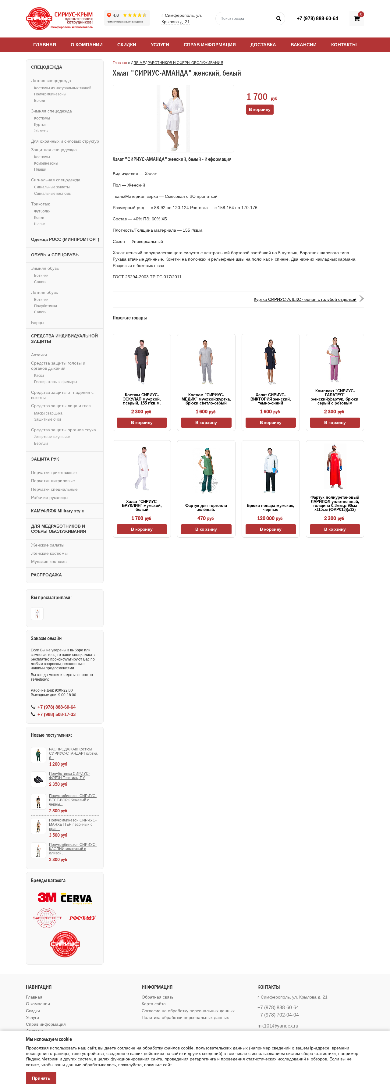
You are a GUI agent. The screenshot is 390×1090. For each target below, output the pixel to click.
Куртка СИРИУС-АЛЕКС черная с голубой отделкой (305, 299)
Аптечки (39, 354)
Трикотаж (40, 203)
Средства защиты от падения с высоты (62, 395)
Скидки (126, 44)
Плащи (40, 169)
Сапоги (40, 282)
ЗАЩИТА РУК (45, 459)
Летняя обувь (44, 292)
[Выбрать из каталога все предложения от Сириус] (65, 944)
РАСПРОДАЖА (46, 574)
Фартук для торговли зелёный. (206, 507)
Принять (41, 1078)
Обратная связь (157, 997)
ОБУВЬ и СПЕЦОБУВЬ (55, 254)
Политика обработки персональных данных (185, 1017)
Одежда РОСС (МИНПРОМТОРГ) (65, 239)
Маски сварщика (48, 413)
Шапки (39, 224)
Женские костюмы (49, 553)
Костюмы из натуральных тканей (62, 88)
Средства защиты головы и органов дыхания (58, 366)
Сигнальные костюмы (53, 193)
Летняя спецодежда (51, 80)
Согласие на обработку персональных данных (188, 1010)
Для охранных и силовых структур (65, 141)
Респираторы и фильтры (55, 382)
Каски (39, 375)
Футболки (42, 211)
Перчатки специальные (54, 489)
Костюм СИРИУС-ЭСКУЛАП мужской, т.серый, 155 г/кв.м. (142, 399)
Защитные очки (47, 419)
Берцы (37, 322)
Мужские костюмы (49, 561)
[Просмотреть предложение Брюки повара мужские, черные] (270, 470)
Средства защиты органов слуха (63, 429)
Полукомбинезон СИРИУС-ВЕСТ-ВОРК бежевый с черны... (73, 800)
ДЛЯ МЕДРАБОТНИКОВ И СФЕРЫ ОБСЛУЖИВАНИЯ (177, 63)
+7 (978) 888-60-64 (317, 18)
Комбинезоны (46, 163)
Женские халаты (47, 545)
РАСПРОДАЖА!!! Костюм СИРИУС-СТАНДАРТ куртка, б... (73, 753)
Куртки (40, 125)
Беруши (41, 443)
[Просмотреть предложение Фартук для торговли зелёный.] (206, 470)
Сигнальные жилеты (52, 187)
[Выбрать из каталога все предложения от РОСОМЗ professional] (82, 918)
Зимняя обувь (45, 268)
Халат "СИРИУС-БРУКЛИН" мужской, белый (142, 505)
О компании (87, 44)
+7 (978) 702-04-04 (278, 1014)
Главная (44, 44)
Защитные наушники (52, 437)
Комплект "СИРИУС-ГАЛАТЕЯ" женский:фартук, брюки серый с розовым (334, 397)
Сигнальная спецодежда (55, 179)
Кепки (39, 218)
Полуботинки (45, 306)
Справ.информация (210, 44)
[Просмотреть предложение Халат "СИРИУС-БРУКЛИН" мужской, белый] (141, 468)
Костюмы (42, 118)
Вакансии (304, 44)
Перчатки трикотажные (54, 472)
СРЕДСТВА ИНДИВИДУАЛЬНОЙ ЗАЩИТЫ (64, 338)
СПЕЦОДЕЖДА (46, 67)
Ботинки (41, 275)
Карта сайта (154, 1003)
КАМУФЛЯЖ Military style (57, 510)
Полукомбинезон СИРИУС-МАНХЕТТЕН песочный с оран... (73, 824)
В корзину (142, 422)
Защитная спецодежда (54, 149)
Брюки (39, 100)
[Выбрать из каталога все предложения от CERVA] (76, 897)
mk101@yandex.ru (277, 1025)
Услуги (160, 44)
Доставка (263, 44)
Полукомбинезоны (50, 94)
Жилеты (41, 131)
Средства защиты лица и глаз (60, 405)
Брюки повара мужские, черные (270, 507)
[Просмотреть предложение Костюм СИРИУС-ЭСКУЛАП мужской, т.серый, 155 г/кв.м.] (141, 362)
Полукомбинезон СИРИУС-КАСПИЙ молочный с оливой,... (73, 848)
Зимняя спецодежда (51, 111)
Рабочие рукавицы (49, 497)
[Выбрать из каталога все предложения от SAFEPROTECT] (47, 918)
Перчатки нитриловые (53, 480)
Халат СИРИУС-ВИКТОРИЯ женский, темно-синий (270, 399)
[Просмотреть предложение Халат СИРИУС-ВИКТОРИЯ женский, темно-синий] (270, 362)
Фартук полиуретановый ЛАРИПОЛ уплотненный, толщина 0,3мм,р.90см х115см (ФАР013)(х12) (334, 503)
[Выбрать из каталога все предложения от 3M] (47, 897)
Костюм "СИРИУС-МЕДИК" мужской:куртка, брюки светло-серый (206, 399)
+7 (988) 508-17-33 (56, 714)
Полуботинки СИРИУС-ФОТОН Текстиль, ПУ (69, 775)
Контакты (344, 44)
